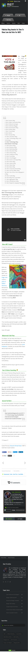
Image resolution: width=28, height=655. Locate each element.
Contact (23, 23)
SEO (19, 15)
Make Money (8, 20)
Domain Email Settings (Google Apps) (14, 609)
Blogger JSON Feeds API (14, 597)
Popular (20, 519)
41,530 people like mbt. (20, 510)
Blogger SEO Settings (14, 603)
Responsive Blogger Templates (14, 600)
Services (8, 23)
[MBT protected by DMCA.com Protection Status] (12, 650)
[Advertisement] (14, 45)
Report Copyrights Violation (14, 612)
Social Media (20, 474)
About (19, 23)
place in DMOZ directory (4, 283)
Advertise (13, 23)
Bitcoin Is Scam (17, 1)
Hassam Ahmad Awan (16, 446)
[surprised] (25, 56)
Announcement (7, 474)
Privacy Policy (3, 557)
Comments (10, 519)
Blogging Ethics (17, 642)
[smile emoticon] (17, 370)
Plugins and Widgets (8, 642)
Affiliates (3, 23)
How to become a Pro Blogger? (14, 594)
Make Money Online (8, 636)
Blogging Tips (6, 639)
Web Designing (14, 639)
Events (11, 474)
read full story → (18, 504)
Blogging (8, 15)
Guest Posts (15, 474)
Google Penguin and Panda (14, 606)
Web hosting (16, 636)
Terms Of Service (11, 557)
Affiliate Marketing (11, 633)
